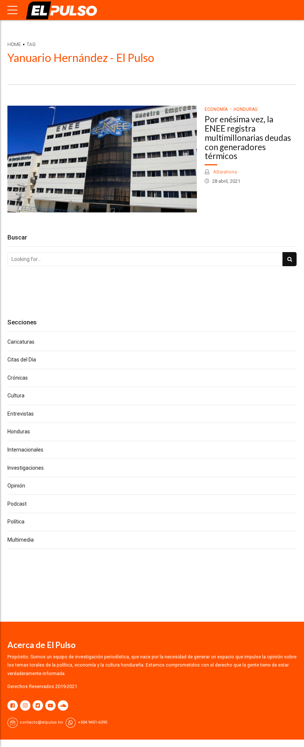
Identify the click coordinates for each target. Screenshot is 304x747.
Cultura (15, 396)
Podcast (17, 504)
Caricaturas (20, 342)
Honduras (245, 109)
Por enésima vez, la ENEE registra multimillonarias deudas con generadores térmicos (248, 137)
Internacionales (25, 450)
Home (14, 44)
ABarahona (224, 172)
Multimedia (20, 540)
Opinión (16, 486)
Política (15, 522)
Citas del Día (21, 360)
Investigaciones (25, 468)
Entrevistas (20, 414)
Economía (216, 109)
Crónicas (17, 378)
